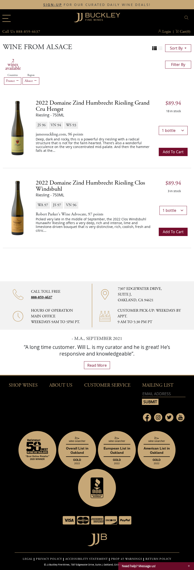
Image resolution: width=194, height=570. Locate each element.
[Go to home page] (97, 538)
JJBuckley (97, 17)
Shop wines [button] (23, 385)
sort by (177, 48)
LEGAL (28, 559)
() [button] (185, 31)
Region (31, 75)
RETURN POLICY (158, 559)
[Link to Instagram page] (158, 417)
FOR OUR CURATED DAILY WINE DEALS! (97, 5)
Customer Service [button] (107, 385)
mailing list (157, 385)
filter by (178, 64)
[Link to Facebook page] (147, 417)
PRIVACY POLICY (49, 559)
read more (97, 365)
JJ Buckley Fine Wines (58, 564)
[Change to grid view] (160, 48)
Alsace (29, 81)
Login (166, 31)
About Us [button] (60, 385)
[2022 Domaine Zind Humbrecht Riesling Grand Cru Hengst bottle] (17, 127)
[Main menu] (6, 18)
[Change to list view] (154, 48)
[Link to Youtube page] (180, 417)
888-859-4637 (41, 297)
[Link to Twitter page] (169, 417)
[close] (187, 18)
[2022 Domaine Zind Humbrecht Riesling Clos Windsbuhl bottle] (17, 207)
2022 (93, 106)
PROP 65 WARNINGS (126, 559)
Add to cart (173, 151)
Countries (13, 75)
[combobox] (160, 18)
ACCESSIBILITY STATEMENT (86, 559)
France (11, 81)
